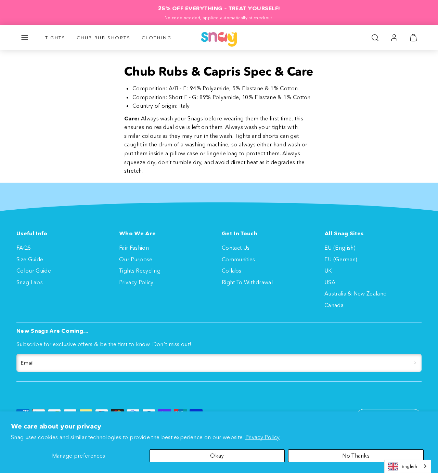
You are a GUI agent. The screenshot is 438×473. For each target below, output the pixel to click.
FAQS (23, 247)
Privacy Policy (262, 437)
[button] (24, 37)
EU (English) (340, 247)
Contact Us (235, 247)
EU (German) (341, 259)
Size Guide (29, 259)
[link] (394, 37)
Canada (334, 305)
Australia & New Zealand (355, 293)
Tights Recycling (139, 270)
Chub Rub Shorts (104, 37)
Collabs (231, 270)
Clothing (157, 37)
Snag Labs (29, 282)
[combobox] (407, 466)
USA (329, 282)
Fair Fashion (134, 247)
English (409, 466)
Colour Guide (33, 270)
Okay (217, 455)
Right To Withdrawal (247, 282)
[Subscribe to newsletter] (415, 363)
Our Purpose (136, 259)
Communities (238, 259)
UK (328, 270)
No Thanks (356, 455)
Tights (55, 37)
